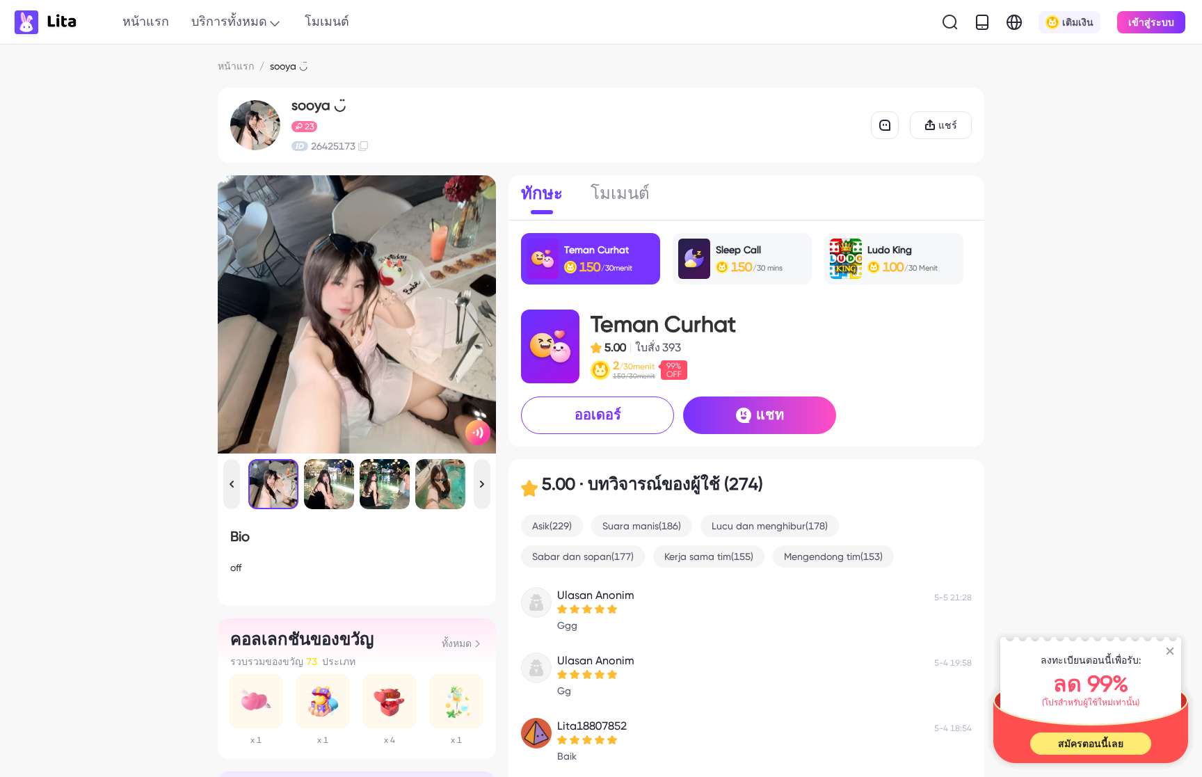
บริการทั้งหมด (229, 21)
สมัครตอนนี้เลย (1090, 743)
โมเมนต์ (327, 21)
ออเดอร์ (598, 414)
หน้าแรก (145, 21)
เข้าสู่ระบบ (1151, 22)
